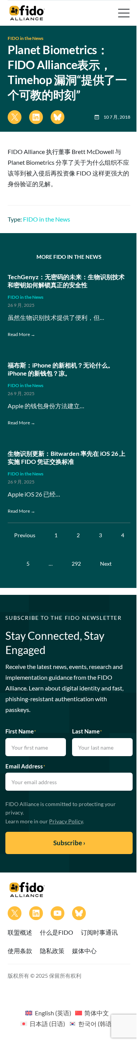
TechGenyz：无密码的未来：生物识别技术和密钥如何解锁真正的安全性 (66, 280)
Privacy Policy (66, 821)
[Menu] (123, 13)
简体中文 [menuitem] (96, 1013)
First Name (20, 731)
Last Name (87, 731)
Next (106, 563)
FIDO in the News (25, 38)
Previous (24, 535)
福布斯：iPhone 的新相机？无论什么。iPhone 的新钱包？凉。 (61, 369)
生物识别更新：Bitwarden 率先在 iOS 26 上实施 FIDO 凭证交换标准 (66, 457)
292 (76, 563)
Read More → (21, 334)
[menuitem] (48, 1012)
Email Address (25, 766)
